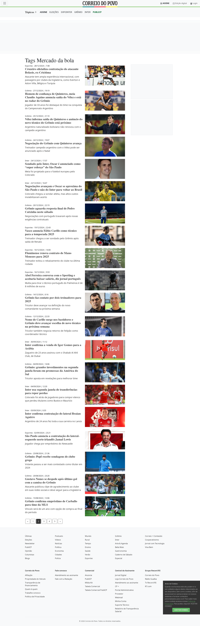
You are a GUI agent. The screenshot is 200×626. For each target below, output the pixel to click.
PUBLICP (97, 12)
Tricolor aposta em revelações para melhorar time (51, 378)
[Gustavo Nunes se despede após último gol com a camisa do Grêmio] (105, 484)
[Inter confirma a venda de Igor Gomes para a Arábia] (105, 350)
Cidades (58, 554)
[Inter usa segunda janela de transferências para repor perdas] (105, 395)
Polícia (58, 558)
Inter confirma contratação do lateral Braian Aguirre (53, 415)
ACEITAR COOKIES (181, 610)
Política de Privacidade (35, 596)
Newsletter (30, 543)
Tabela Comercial (92, 586)
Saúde (87, 551)
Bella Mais (119, 547)
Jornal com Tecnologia (154, 543)
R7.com (148, 586)
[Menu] (4, 3)
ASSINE (43, 12)
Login (195, 3)
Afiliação (28, 575)
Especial (118, 558)
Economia (59, 551)
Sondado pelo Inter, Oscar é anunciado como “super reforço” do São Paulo (53, 165)
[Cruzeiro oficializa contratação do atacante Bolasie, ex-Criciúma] (105, 76)
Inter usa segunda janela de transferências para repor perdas (51, 391)
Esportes (89, 558)
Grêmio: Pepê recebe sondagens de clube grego (50, 458)
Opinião (28, 551)
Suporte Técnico (122, 605)
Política (58, 547)
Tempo (88, 543)
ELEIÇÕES (54, 12)
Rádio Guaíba (151, 579)
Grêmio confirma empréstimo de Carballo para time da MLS (51, 503)
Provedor (119, 594)
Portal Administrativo (124, 590)
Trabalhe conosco (33, 593)
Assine (166, 3)
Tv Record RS (150, 582)
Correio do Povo (152, 575)
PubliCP (28, 547)
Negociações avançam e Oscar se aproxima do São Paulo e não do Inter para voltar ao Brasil (53, 188)
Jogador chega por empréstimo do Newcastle (49, 443)
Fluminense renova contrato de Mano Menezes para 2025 (48, 255)
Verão (87, 554)
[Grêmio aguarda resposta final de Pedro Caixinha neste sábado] (105, 213)
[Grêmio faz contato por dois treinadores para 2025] (105, 303)
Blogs (27, 558)
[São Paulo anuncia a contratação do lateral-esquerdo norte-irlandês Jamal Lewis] (105, 439)
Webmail (119, 597)
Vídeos (58, 539)
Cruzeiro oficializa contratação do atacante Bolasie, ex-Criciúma (51, 71)
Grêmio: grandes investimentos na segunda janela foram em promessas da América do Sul (51, 370)
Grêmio (118, 536)
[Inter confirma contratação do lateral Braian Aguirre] (105, 417)
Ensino (88, 547)
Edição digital (181, 3)
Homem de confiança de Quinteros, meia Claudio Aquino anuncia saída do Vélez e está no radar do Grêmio (53, 97)
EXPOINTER (66, 12)
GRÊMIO (78, 12)
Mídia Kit (89, 582)
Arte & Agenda (121, 543)
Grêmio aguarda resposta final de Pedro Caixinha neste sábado (50, 210)
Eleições (28, 539)
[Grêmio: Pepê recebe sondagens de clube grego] (105, 462)
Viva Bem (149, 547)
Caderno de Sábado (123, 554)
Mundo (88, 536)
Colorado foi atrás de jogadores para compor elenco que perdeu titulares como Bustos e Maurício (52, 399)
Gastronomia (121, 551)
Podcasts (59, 536)
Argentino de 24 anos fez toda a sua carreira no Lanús (53, 421)
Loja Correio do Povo (124, 579)
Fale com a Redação (63, 579)
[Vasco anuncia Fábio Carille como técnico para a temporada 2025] (105, 236)
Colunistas (29, 554)
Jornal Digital (120, 575)
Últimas (28, 536)
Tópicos (29, 12)
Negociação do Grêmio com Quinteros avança (53, 143)
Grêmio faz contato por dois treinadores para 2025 (53, 299)
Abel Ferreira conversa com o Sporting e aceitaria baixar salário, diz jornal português (53, 277)
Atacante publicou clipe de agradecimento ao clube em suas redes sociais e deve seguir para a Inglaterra (53, 488)
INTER (88, 12)
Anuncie (88, 575)
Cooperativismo (152, 539)
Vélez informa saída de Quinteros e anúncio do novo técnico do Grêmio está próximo (54, 121)
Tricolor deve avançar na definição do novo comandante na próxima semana (47, 307)
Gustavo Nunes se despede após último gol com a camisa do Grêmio (51, 480)
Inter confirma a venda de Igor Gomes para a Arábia (53, 346)
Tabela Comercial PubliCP (96, 590)
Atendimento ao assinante (66, 575)
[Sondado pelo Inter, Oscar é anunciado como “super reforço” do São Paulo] (105, 169)
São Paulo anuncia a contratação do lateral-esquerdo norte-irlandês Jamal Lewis (52, 437)
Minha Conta (120, 601)
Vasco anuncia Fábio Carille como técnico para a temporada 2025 (51, 232)
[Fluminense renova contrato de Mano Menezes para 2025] (105, 258)
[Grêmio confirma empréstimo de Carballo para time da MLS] (105, 506)
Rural (87, 539)
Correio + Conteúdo (153, 536)
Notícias (58, 543)
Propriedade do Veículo (35, 579)
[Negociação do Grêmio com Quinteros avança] (105, 147)
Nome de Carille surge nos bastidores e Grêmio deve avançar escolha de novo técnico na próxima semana (53, 323)
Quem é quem (31, 589)
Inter (117, 539)
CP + (117, 586)
